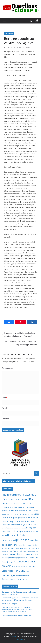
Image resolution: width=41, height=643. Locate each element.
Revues (23, 561)
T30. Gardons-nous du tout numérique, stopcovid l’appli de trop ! (20, 343)
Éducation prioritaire (22, 576)
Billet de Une (9, 33)
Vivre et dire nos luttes (28, 566)
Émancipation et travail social (14, 579)
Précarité (11, 554)
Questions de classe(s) (23, 48)
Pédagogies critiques (20, 558)
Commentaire (8, 368)
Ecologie (22, 524)
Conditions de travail (26, 514)
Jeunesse (22, 540)
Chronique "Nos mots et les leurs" (18, 504)
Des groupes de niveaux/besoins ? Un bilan (17, 615)
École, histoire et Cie (12, 570)
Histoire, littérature (17, 535)
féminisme (27, 531)
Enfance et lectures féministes (17, 528)
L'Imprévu (21, 545)
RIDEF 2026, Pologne (9, 604)
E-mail (5, 408)
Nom (4, 398)
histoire (4, 535)
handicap (34, 531)
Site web (5, 418)
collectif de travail (25, 510)
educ (27, 524)
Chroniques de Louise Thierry (16, 507)
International (9, 540)
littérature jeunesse (21, 548)
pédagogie (19, 554)
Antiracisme (22, 499)
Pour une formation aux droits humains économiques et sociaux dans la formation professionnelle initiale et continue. (17, 609)
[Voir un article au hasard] (36, 20)
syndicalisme (15, 566)
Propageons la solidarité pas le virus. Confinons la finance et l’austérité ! (19, 334)
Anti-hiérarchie (10, 494)
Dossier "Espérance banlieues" (16, 521)
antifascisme (13, 499)
